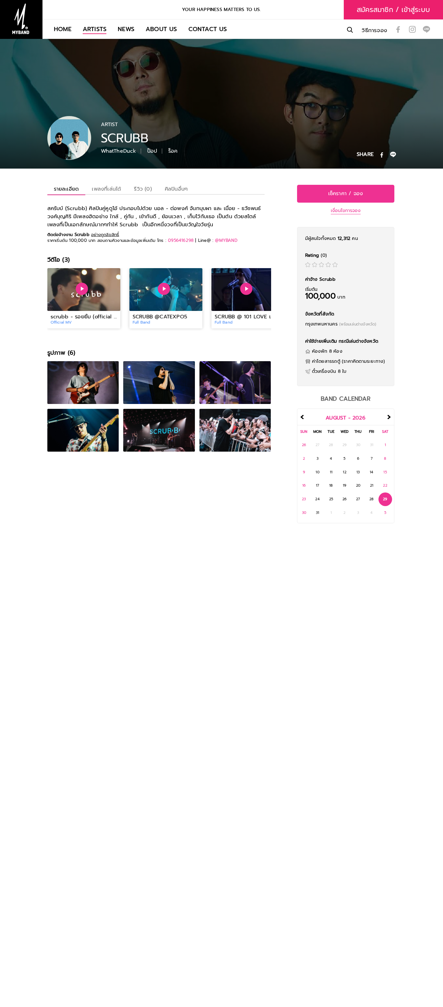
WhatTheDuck (118, 151)
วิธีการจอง (374, 30)
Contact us (207, 29)
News (126, 29)
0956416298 (181, 240)
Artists (94, 29)
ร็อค (173, 151)
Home (62, 29)
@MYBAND (226, 240)
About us (161, 29)
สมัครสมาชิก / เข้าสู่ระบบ (393, 10)
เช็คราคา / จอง (345, 193)
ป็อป (152, 151)
